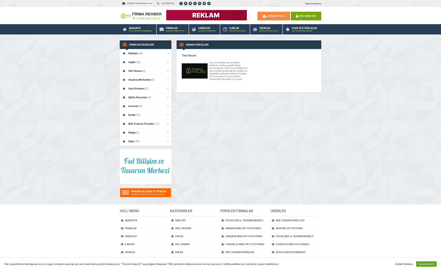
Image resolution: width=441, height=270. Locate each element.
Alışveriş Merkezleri (141, 79)
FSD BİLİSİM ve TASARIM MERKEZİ (244, 220)
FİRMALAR (131, 228)
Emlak (134, 115)
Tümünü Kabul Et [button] (426, 264)
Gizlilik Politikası (404, 264)
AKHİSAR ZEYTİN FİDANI (289, 228)
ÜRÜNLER (130, 252)
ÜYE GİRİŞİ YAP (307, 16)
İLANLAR (130, 244)
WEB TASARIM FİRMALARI (239, 252)
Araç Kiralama (138, 88)
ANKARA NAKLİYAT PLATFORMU (243, 228)
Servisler (135, 106)
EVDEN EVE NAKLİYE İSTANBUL (293, 244)
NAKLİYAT (180, 220)
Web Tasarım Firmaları (143, 123)
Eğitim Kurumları (139, 97)
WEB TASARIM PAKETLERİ (290, 220)
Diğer (134, 141)
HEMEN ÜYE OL (276, 16)
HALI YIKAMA (182, 244)
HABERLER (131, 236)
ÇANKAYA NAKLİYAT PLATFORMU (243, 236)
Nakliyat (135, 53)
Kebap (133, 132)
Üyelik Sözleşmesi (313, 4)
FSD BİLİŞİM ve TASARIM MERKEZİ (295, 236)
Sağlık (134, 62)
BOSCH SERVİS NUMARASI (290, 252)
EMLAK (179, 252)
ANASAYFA (131, 220)
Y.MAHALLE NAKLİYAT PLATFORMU (244, 244)
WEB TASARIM (183, 228)
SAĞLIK (179, 236)
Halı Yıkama (136, 71)
